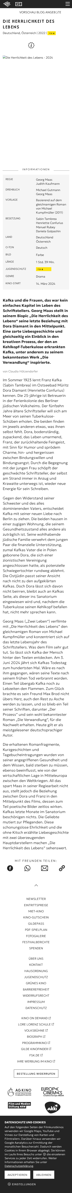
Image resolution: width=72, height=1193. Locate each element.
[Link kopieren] (62, 868)
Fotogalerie (36, 936)
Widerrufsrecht (36, 995)
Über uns (36, 958)
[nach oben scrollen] (36, 886)
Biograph (34, 1036)
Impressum (36, 1002)
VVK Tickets (19, 4)
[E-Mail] (44, 868)
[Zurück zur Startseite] (6, 4)
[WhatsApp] (27, 868)
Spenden (36, 948)
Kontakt (36, 964)
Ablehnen (43, 1174)
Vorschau (27, 12)
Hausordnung (36, 971)
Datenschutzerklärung (19, 1166)
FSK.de (34, 1055)
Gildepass (36, 923)
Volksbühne (34, 1030)
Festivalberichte (36, 942)
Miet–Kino (36, 911)
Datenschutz (36, 1008)
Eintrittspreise (36, 905)
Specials (55, 4)
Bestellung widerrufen (36, 1073)
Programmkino (34, 1043)
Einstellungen (23, 1184)
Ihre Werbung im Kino (34, 1061)
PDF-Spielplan (36, 930)
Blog (41, 12)
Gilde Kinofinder (34, 1049)
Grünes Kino (36, 983)
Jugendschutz (36, 977)
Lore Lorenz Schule (34, 1024)
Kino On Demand (34, 1018)
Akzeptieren (17, 1174)
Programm (38, 4)
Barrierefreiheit (36, 989)
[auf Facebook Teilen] (10, 868)
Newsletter (36, 899)
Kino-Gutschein (36, 917)
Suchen (57, 13)
